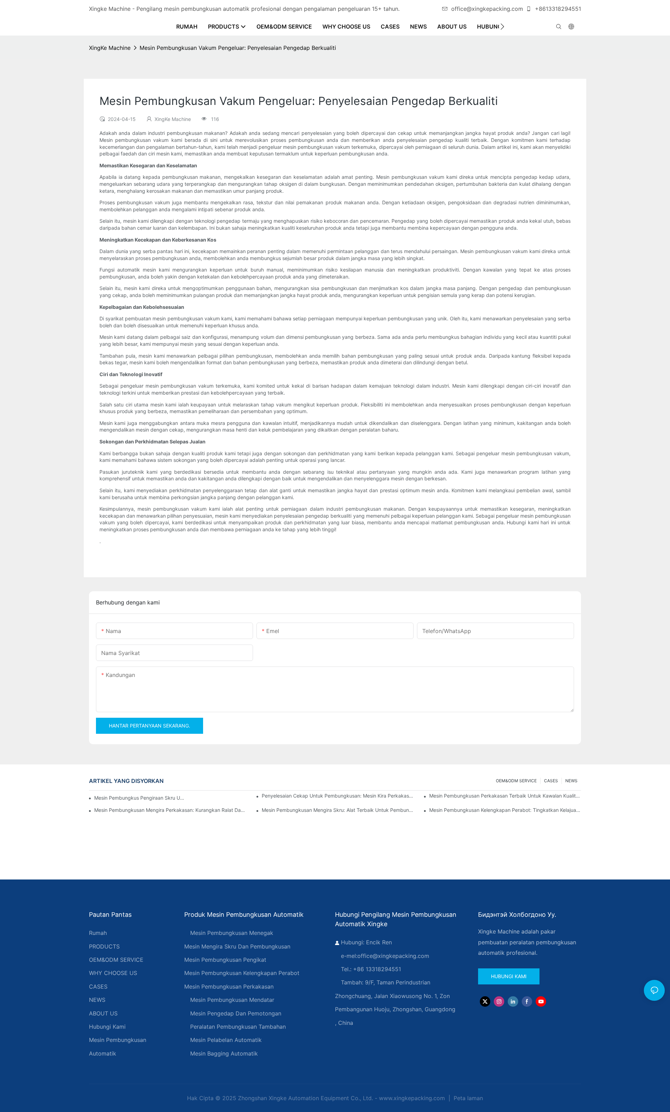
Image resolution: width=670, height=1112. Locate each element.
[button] (502, 26)
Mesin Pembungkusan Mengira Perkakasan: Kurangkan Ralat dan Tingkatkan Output (170, 810)
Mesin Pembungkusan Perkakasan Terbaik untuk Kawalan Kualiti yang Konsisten (505, 796)
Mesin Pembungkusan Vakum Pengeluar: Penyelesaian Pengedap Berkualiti (238, 47)
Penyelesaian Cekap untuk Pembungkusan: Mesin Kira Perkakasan (338, 796)
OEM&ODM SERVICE (516, 780)
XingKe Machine (110, 47)
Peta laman (467, 1098)
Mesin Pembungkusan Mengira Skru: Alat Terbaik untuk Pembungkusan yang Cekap (338, 810)
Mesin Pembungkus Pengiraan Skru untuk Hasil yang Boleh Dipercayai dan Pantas (140, 798)
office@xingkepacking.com (487, 8)
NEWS (571, 780)
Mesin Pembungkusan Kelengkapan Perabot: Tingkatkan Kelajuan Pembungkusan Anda (505, 810)
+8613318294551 (557, 8)
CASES (551, 780)
